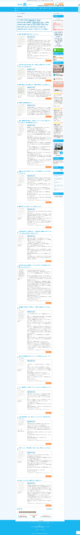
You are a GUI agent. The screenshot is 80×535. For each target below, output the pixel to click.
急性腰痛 (47, 22)
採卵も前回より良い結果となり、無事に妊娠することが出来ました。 (35, 84)
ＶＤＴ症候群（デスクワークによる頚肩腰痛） (40, 29)
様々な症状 (33, 24)
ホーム (54, 2)
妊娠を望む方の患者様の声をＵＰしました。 (58, 176)
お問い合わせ (62, 2)
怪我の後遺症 (20, 24)
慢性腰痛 (24, 24)
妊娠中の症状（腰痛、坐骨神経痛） (25, 22)
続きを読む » (48, 60)
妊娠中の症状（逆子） (39, 22)
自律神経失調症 (20, 29)
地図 (57, 2)
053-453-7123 (40, 530)
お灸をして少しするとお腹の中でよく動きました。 (31, 480)
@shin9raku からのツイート (56, 165)
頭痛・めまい (26, 29)
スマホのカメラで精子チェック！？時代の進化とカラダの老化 (58, 179)
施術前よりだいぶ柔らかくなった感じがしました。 (31, 206)
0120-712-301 (40, 528)
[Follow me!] (79, 12)
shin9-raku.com (40, 533)
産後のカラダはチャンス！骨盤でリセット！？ (58, 189)
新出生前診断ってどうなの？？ (57, 183)
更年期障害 (28, 24)
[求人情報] (58, 60)
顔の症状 (30, 29)
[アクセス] (58, 148)
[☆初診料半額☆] (58, 69)
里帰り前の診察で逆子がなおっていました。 (29, 34)
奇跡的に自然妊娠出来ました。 (26, 102)
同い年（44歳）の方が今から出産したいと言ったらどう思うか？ (58, 186)
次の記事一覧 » (49, 508)
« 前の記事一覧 (19, 508)
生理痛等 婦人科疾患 (44, 24)
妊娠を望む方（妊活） (35, 20)
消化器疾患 (38, 24)
